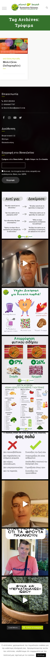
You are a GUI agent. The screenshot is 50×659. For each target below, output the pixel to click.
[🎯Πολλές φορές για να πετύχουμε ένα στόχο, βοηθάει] (25, 215)
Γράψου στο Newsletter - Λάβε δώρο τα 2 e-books (25, 159)
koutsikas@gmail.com (14, 108)
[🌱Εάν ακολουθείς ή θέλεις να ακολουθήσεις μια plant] (25, 407)
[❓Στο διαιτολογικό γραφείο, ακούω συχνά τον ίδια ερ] (25, 552)
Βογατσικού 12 (8, 135)
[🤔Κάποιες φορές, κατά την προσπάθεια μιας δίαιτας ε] (25, 455)
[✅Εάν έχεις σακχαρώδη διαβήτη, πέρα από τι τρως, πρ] (25, 263)
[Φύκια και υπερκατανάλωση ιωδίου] (25, 600)
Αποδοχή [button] (41, 655)
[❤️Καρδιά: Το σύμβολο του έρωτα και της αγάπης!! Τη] (25, 311)
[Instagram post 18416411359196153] (25, 503)
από (5, 59)
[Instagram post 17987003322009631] (25, 359)
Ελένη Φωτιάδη (13, 59)
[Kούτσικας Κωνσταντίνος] (25, 7)
